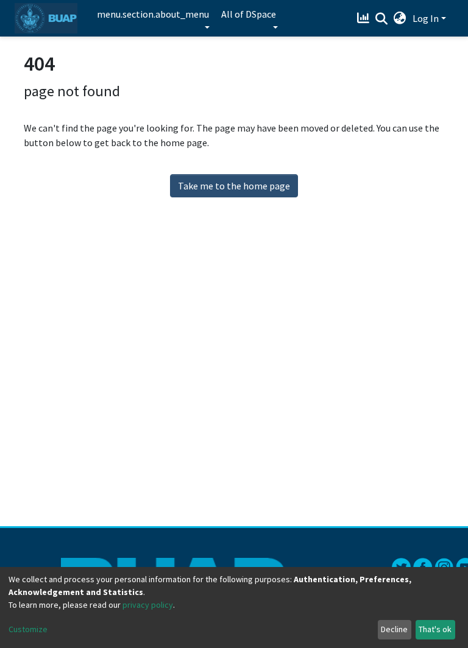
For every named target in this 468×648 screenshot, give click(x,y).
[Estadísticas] (365, 18)
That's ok (435, 629)
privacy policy (147, 604)
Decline (394, 629)
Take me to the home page (234, 186)
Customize (28, 629)
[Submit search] (382, 19)
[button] (400, 18)
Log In (426, 18)
